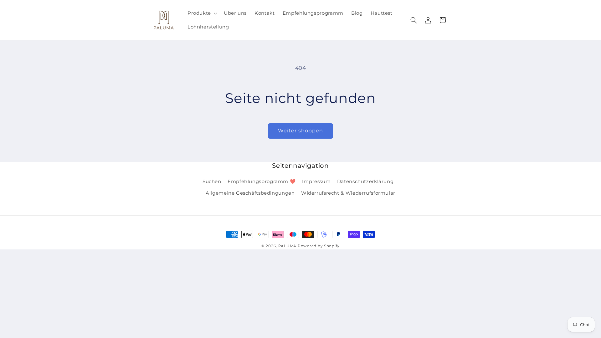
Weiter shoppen (300, 131)
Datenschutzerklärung (365, 181)
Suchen (212, 181)
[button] (201, 13)
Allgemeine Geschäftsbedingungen (250, 193)
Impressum (316, 181)
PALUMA (287, 246)
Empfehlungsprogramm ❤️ (261, 181)
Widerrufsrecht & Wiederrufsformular (348, 193)
